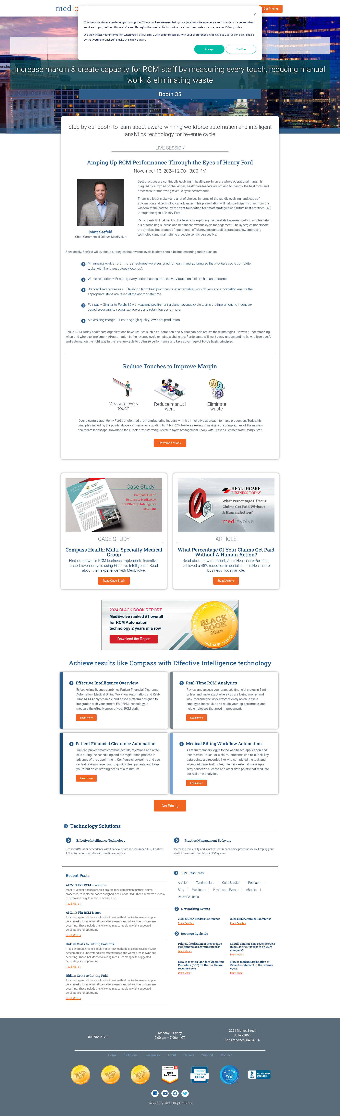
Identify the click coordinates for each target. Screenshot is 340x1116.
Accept (209, 49)
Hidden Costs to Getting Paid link (90, 944)
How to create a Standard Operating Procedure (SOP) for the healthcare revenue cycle (201, 965)
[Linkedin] (155, 1093)
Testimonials (205, 883)
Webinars (198, 890)
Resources (152, 1055)
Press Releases (188, 897)
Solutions (131, 1055)
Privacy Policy (155, 1103)
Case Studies (231, 883)
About (172, 1055)
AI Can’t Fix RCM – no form (86, 885)
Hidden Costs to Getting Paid (87, 975)
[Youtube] (165, 1093)
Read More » (73, 903)
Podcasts (254, 883)
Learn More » (185, 951)
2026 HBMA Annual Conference (250, 919)
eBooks (251, 890)
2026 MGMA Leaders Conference (199, 919)
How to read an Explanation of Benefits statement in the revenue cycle (251, 965)
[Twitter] (185, 1093)
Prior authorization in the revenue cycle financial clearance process (200, 945)
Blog (181, 890)
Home (112, 1055)
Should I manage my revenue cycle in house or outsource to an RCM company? (252, 947)
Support (207, 1055)
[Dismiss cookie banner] (254, 14)
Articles (183, 883)
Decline (241, 49)
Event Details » (186, 923)
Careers (189, 1055)
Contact (226, 1055)
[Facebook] (175, 1093)
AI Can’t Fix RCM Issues (83, 912)
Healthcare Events (225, 890)
